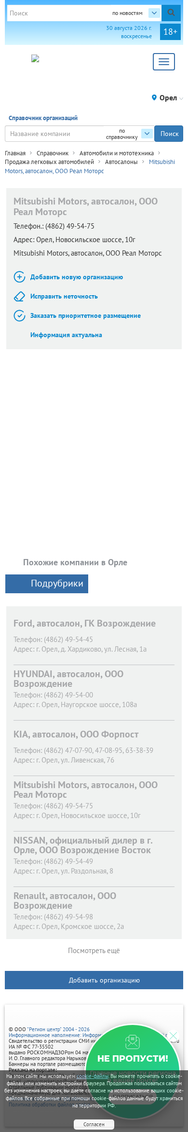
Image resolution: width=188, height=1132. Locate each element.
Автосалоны (121, 162)
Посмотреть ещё (94, 950)
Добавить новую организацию (76, 277)
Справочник (52, 153)
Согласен (94, 1124)
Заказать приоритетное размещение (85, 315)
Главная (15, 153)
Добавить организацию (104, 980)
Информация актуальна (66, 334)
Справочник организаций (43, 118)
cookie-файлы (92, 1076)
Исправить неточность (64, 296)
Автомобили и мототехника (117, 153)
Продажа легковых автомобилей (49, 162)
